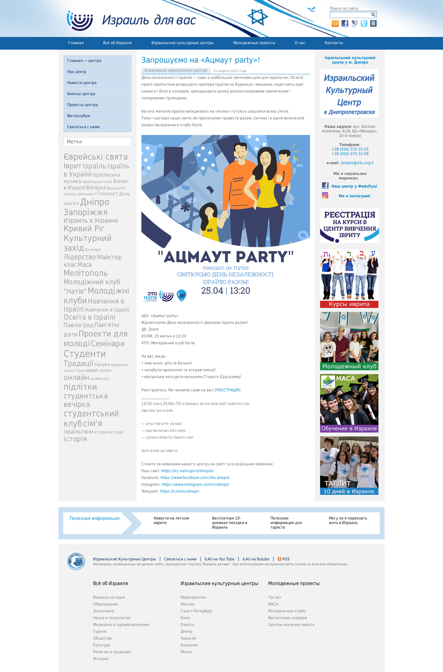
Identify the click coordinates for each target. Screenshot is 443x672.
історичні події (108, 432)
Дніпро (94, 202)
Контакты (334, 43)
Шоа (80, 371)
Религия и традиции (112, 652)
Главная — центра (84, 60)
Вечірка (96, 187)
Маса (85, 264)
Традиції (78, 363)
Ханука (102, 364)
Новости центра (82, 82)
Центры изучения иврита (291, 624)
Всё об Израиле (117, 43)
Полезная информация (95, 518)
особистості (100, 379)
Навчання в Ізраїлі (107, 310)
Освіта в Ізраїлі (89, 317)
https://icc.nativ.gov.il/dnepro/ (187, 471)
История (101, 658)
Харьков (188, 638)
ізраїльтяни (78, 431)
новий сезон (98, 370)
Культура (101, 645)
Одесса (187, 624)
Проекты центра (82, 105)
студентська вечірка (86, 400)
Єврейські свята (96, 157)
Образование (105, 604)
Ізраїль (94, 166)
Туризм (99, 631)
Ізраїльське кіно (97, 181)
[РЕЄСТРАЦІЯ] (227, 390)
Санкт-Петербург (197, 611)
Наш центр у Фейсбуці (354, 186)
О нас (300, 43)
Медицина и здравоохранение (121, 624)
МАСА (273, 604)
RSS (286, 559)
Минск (186, 652)
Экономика (103, 611)
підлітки (80, 387)
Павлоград (78, 325)
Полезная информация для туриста (286, 523)
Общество (102, 638)
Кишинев (189, 645)
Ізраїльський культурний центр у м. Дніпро (350, 60)
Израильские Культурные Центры (124, 559)
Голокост (107, 194)
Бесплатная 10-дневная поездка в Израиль (229, 523)
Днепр (186, 631)
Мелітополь (86, 273)
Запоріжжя (86, 212)
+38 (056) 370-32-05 (350, 149)
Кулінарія (93, 250)
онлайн (77, 377)
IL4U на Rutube (256, 559)
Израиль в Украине (91, 220)
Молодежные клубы (287, 611)
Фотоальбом (78, 116)
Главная (76, 43)
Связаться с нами (83, 127)
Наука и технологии (111, 618)
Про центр (76, 71)
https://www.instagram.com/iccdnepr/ (195, 484)
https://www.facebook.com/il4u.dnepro (195, 477)
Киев (185, 618)
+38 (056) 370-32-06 (350, 154)
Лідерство (80, 257)
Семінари (108, 343)
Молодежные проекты (254, 43)
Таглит (274, 597)
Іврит (73, 166)
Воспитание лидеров (287, 618)
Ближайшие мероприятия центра (176, 70)
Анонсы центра (81, 94)
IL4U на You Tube (219, 559)
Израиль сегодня (109, 597)
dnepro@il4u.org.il (357, 163)
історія (75, 439)
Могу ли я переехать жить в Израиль (348, 520)
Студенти (85, 353)
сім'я (92, 423)
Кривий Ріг (84, 228)
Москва (187, 604)
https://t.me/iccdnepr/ (179, 491)
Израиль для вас (127, 18)
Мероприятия (193, 597)
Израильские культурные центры (182, 43)
